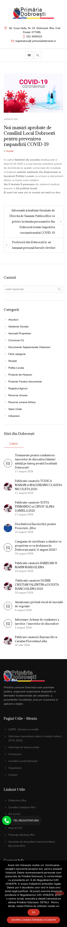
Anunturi (13, 319)
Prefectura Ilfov (17, 800)
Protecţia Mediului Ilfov (21, 834)
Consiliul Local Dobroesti (22, 760)
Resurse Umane (18, 395)
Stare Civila (15, 409)
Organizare (15, 767)
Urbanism (14, 415)
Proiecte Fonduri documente (25, 381)
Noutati (9, 151)
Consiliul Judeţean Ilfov (22, 807)
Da (33, 912)
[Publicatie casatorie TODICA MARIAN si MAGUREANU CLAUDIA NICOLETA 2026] (8, 486)
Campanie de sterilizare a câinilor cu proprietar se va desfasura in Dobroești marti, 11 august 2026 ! (38, 545)
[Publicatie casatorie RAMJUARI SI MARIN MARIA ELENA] (8, 566)
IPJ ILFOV (14, 814)
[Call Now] (6, 820)
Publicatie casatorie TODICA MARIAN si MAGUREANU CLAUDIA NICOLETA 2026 (38, 485)
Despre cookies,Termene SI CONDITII (33, 920)
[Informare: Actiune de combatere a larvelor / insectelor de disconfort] (8, 626)
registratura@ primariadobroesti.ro (35, 40)
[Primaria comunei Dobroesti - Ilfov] (33, 13)
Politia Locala (16, 367)
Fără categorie (17, 354)
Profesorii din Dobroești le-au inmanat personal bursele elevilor (33, 245)
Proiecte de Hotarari (20, 374)
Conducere (14, 754)
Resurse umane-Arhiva (22, 402)
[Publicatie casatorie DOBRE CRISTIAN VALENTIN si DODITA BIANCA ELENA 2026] (8, 586)
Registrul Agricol (17, 388)
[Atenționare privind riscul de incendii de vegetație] (8, 609)
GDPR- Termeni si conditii (23, 729)
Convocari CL (16, 340)
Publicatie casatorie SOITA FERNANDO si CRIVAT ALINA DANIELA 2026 (34, 506)
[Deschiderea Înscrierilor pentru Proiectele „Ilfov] (8, 527)
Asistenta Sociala (18, 326)
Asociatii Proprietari (19, 333)
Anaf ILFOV (15, 827)
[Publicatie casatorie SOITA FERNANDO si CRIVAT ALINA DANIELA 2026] (8, 508)
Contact (12, 774)
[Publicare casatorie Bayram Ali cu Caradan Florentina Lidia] (8, 640)
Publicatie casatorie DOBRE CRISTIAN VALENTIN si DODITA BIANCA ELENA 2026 (37, 584)
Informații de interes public (23, 747)
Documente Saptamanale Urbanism (29, 347)
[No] (59, 893)
